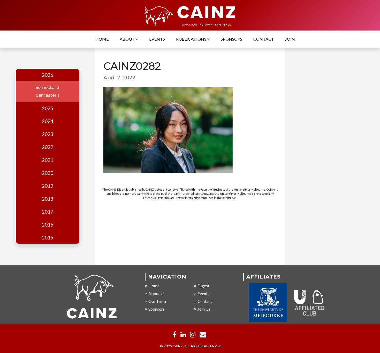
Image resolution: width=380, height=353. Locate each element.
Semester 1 (47, 95)
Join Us (203, 308)
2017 (47, 212)
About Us (156, 293)
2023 (47, 134)
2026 (47, 75)
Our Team (157, 301)
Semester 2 (47, 87)
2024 (47, 121)
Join (290, 38)
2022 (47, 147)
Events (157, 38)
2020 (47, 173)
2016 (47, 225)
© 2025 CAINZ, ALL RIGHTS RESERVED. (191, 346)
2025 (47, 108)
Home (102, 38)
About (127, 38)
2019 (47, 186)
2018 (47, 199)
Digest (203, 285)
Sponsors (231, 38)
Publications (191, 38)
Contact (263, 38)
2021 (47, 160)
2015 (47, 238)
